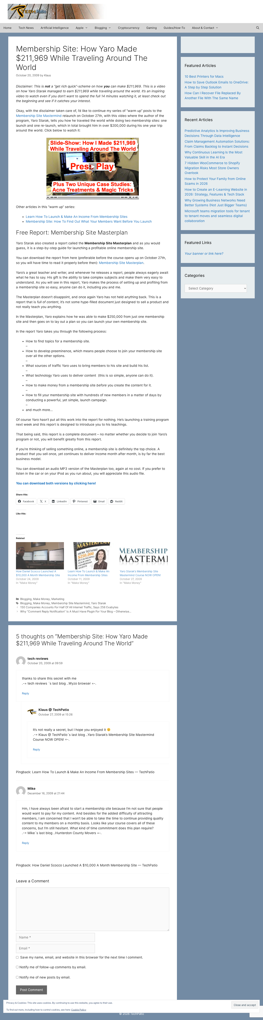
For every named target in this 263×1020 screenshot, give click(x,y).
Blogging (101, 28)
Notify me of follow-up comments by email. (52, 967)
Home (7, 28)
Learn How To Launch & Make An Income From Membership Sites (76, 217)
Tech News (26, 28)
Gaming (151, 28)
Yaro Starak (98, 603)
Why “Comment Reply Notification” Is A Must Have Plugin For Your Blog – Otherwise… (75, 611)
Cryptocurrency (128, 28)
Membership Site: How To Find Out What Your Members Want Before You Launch (89, 221)
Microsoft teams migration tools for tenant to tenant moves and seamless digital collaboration (217, 216)
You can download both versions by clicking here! (56, 483)
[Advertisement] (210, 9)
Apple (80, 28)
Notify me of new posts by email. (44, 977)
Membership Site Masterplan (121, 263)
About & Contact (203, 28)
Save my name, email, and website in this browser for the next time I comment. (81, 957)
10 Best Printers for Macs (204, 76)
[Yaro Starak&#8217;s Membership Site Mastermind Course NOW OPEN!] (144, 555)
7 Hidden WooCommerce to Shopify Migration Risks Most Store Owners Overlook (212, 168)
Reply (25, 693)
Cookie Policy (78, 1009)
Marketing (57, 599)
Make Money (41, 599)
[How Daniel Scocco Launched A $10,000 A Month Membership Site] (40, 555)
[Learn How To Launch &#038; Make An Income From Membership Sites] (92, 555)
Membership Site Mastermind (39, 116)
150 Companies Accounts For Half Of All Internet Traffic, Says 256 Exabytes (69, 607)
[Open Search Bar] (257, 28)
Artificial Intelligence (55, 28)
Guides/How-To (174, 28)
